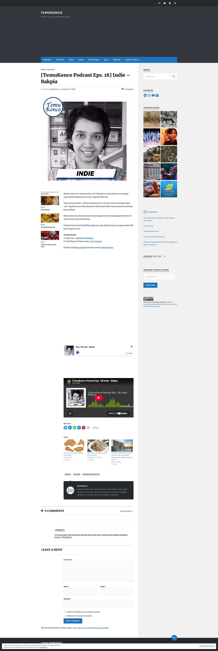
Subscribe (150, 285)
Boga (71, 60)
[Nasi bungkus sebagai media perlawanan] (151, 154)
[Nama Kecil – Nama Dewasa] (169, 154)
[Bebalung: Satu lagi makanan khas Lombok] (98, 445)
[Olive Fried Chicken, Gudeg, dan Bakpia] (74, 445)
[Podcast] (170, 3)
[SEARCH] (173, 76)
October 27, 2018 (68, 89)
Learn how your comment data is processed (90, 628)
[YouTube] (165, 3)
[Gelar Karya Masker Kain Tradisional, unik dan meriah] (151, 136)
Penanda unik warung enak (153, 236)
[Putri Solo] (169, 119)
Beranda (47, 60)
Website (67, 599)
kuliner (77, 474)
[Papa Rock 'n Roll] (151, 189)
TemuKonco (51, 12)
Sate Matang (148, 226)
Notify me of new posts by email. (79, 616)
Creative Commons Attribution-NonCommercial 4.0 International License (160, 304)
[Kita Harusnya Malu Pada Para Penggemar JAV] (169, 136)
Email (103, 586)
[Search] (175, 3)
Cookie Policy (43, 647)
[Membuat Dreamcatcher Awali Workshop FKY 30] (169, 171)
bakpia (68, 474)
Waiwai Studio (79, 247)
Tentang (117, 60)
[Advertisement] (109, 35)
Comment (68, 560)
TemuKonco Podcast (91, 474)
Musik (81, 60)
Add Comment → (127, 511)
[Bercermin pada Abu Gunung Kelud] (151, 119)
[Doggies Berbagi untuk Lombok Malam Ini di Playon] (169, 189)
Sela (106, 60)
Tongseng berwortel (151, 231)
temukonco (53, 89)
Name (67, 586)
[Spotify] (157, 95)
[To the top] (174, 638)
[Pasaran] (151, 171)
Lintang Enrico (106, 247)
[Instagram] (159, 3)
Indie (93, 225)
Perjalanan (93, 60)
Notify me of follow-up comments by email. (83, 612)
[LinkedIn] (145, 95)
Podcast (60, 60)
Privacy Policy (132, 60)
